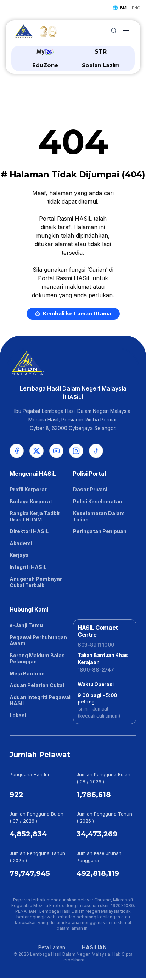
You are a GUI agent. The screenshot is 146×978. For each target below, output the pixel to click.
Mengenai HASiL (33, 473)
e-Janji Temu (26, 625)
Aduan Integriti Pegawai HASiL (40, 700)
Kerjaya (19, 555)
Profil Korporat (28, 489)
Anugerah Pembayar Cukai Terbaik (36, 582)
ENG (136, 7)
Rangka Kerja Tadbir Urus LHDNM (35, 516)
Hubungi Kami (29, 609)
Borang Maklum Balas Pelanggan (37, 658)
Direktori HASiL (29, 531)
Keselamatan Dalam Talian (99, 516)
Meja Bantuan (27, 673)
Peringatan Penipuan (100, 531)
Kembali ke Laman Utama (77, 313)
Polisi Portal (89, 473)
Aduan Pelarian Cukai (37, 685)
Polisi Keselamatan (97, 501)
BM (123, 7)
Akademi (21, 543)
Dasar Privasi (90, 489)
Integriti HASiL (28, 567)
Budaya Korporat (31, 501)
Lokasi (18, 715)
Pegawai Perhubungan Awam (38, 640)
